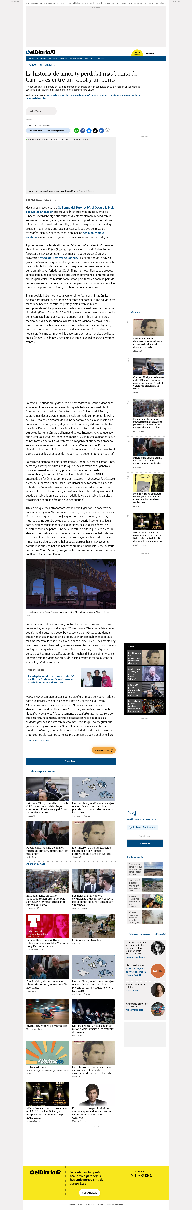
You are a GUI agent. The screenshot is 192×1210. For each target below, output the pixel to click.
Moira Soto (31, 857)
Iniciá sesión (150, 53)
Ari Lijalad (99, 3)
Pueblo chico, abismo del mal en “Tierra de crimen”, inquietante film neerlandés (47, 850)
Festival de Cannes (43, 740)
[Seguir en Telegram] (139, 1175)
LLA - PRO (132, 3)
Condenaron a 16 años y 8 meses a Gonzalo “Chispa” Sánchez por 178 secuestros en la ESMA (134, 674)
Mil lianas (163, 3)
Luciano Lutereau (153, 3)
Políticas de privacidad (94, 1204)
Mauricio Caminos (33, 1121)
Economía (41, 58)
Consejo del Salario (74, 3)
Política (31, 58)
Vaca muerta (124, 3)
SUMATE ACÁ (89, 1192)
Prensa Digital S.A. (76, 1204)
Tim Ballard (85, 3)
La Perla (92, 3)
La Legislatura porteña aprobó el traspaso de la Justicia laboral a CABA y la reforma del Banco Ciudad (134, 706)
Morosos (56, 3)
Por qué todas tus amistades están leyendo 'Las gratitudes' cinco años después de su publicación (147, 498)
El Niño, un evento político (87, 940)
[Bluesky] (89, 130)
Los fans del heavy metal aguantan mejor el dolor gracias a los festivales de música (93, 1029)
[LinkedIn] (101, 130)
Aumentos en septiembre (111, 3)
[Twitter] (95, 130)
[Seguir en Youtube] (147, 1175)
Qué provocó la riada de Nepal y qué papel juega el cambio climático (134, 885)
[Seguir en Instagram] (142, 1175)
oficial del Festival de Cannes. (59, 257)
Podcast (101, 58)
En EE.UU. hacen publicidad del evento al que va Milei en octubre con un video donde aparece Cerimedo (91, 1113)
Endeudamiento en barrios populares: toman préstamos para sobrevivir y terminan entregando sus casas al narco (45, 900)
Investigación (76, 58)
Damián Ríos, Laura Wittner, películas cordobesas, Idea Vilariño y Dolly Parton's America (47, 943)
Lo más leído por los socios (40, 771)
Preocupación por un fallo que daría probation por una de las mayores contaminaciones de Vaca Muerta (136, 869)
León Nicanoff (32, 908)
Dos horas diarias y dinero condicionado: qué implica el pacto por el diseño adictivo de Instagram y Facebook (92, 900)
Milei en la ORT (47, 3)
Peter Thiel (64, 3)
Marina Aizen (77, 943)
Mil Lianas (90, 58)
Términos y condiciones (114, 1204)
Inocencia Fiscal (141, 3)
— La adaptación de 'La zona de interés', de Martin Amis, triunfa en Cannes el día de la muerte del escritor (83, 97)
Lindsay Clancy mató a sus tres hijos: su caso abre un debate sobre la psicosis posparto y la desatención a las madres (93, 807)
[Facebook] (82, 130)
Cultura (29, 740)
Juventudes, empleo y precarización (47, 1025)
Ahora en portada (35, 863)
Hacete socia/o (137, 53)
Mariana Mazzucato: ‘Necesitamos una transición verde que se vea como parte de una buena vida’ (134, 901)
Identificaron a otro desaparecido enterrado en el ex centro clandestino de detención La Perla (91, 850)
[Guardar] (107, 130)
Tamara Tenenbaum (34, 949)
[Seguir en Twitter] (132, 1175)
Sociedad (53, 58)
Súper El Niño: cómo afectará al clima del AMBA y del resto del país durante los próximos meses (134, 917)
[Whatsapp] (76, 130)
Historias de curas (36, 1067)
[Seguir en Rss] (151, 1175)
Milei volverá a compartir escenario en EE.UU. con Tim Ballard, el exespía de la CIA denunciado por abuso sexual (46, 1113)
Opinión (63, 58)
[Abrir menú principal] (164, 52)
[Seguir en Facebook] (135, 1175)
